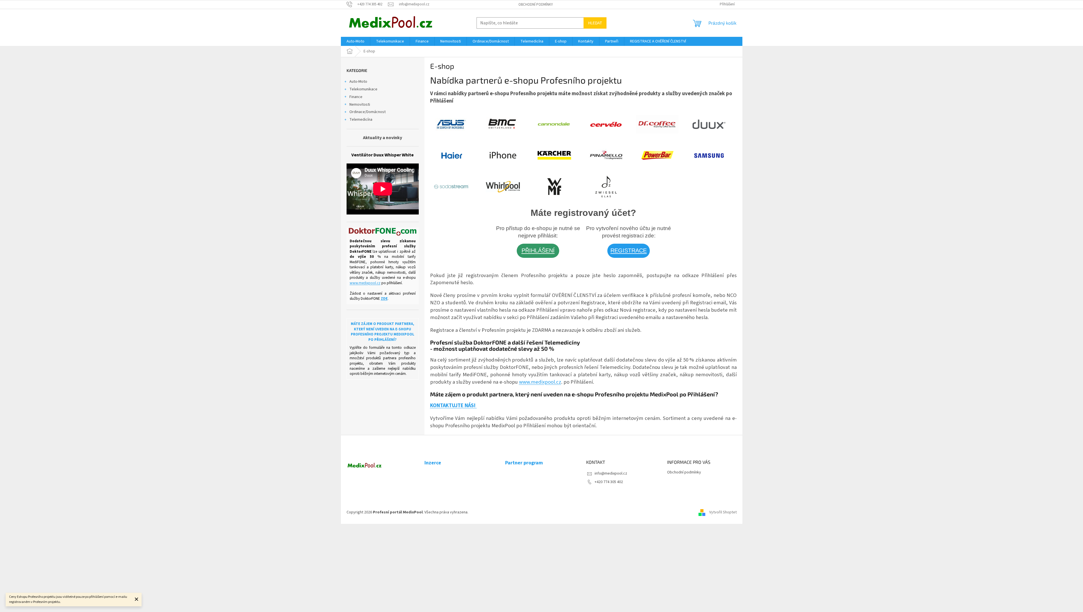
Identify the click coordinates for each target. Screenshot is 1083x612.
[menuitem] (355, 41)
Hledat (595, 22)
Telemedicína (360, 119)
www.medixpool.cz (365, 283)
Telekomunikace (363, 89)
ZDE (384, 298)
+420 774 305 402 (609, 482)
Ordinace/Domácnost (367, 112)
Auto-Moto (358, 81)
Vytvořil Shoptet (723, 512)
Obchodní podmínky (535, 4)
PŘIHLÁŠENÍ (538, 250)
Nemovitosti (359, 104)
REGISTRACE (628, 250)
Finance (355, 97)
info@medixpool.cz (611, 473)
